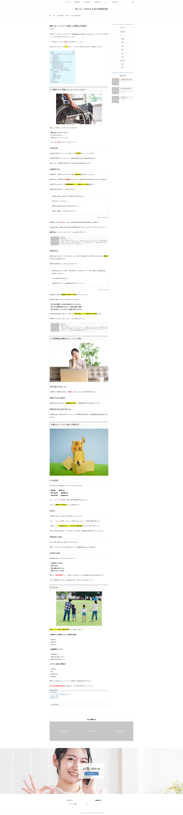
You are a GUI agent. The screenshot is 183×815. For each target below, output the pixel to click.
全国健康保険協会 (104, 217)
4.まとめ (52, 80)
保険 (53, 704)
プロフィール (68, 2)
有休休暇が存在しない (58, 64)
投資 (123, 53)
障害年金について (65, 325)
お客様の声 (77, 2)
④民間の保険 (56, 78)
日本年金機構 (105, 289)
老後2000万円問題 (54, 696)
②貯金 (54, 74)
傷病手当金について (65, 238)
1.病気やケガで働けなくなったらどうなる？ (62, 54)
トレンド (106, 2)
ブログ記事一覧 (87, 2)
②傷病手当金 (56, 58)
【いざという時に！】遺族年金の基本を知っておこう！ (61, 694)
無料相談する (91, 773)
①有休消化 (55, 56)
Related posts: (54, 82)
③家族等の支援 (56, 76)
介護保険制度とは (54, 692)
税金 (123, 64)
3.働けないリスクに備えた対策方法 (60, 70)
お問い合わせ (115, 2)
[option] (64, 731)
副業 (123, 49)
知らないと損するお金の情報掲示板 (91, 8)
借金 (123, 46)
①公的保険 (55, 72)
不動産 (122, 39)
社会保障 (56, 704)
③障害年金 (55, 60)
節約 (123, 67)
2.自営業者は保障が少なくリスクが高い (61, 62)
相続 (123, 57)
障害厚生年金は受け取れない (60, 68)
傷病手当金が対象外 (57, 66)
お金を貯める (97, 2)
